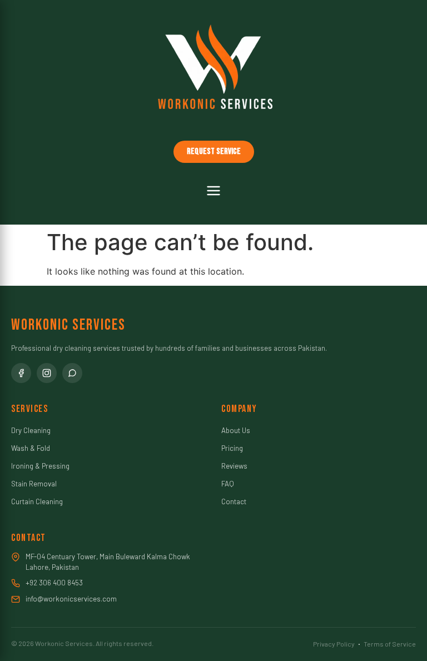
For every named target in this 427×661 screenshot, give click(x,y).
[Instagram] (47, 373)
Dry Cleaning (31, 430)
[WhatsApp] (72, 373)
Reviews (234, 465)
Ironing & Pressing (40, 465)
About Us (235, 430)
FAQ (227, 483)
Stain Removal (34, 483)
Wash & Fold (30, 448)
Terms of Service (390, 644)
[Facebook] (21, 373)
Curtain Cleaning (37, 501)
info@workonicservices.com (71, 598)
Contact (233, 501)
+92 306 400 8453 (54, 582)
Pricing (232, 448)
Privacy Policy (334, 644)
